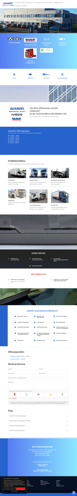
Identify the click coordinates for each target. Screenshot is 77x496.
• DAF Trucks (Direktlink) (44, 483)
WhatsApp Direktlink (48, 50)
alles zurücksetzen (20, 488)
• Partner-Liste (43, 484)
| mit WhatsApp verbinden (58, 2)
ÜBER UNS (30, 78)
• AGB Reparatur (27, 484)
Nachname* (41, 368)
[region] (14, 485)
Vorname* (10, 368)
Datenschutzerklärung (60, 403)
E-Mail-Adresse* (11, 373)
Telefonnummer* (42, 373)
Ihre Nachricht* (11, 382)
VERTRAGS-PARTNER (14, 42)
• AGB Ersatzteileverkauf (28, 485)
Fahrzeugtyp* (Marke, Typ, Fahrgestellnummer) (17, 377)
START (12, 2)
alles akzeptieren (14, 491)
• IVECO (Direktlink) (43, 481)
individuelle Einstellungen (10, 488)
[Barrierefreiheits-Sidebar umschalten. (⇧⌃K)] (74, 493)
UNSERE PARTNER (62, 78)
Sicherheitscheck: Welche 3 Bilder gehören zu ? (20, 391)
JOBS (14, 78)
